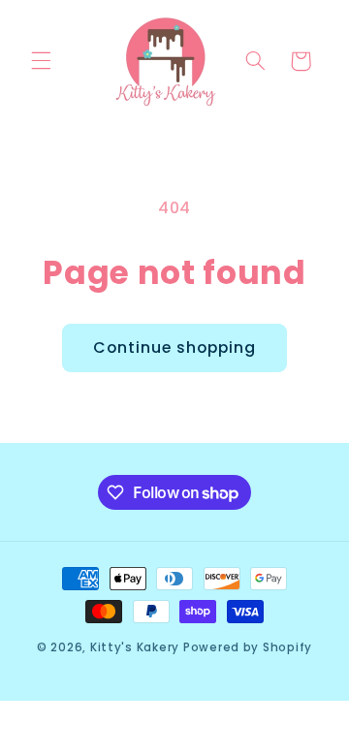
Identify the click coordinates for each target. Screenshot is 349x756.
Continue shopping (175, 347)
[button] (40, 61)
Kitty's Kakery (134, 647)
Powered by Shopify (247, 647)
